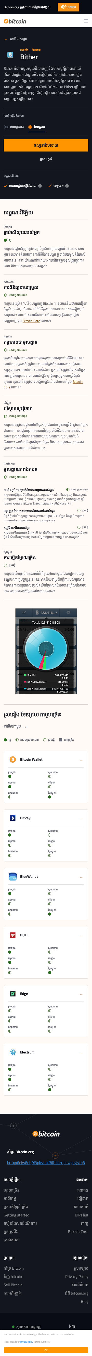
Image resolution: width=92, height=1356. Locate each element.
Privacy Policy (76, 1276)
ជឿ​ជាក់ (82, 1198)
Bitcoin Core (31, 320)
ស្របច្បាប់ (81, 1268)
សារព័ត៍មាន (79, 1285)
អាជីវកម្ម (10, 1198)
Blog (84, 1301)
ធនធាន (82, 1190)
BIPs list (81, 1215)
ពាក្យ (84, 1223)
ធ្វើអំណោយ (68, 7)
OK (46, 1350)
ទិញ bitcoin (13, 1276)
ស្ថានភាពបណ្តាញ (28, 1327)
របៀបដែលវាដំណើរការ (20, 1223)
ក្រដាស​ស (11, 1240)
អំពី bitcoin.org (76, 1293)
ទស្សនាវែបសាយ (46, 146)
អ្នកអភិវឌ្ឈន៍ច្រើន (16, 1207)
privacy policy (26, 1342)
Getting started (16, 1215)
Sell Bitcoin (13, 1285)
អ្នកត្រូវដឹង (11, 1232)
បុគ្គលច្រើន (12, 1190)
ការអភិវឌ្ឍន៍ (12, 1293)
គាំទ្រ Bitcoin (14, 1268)
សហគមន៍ (81, 1207)
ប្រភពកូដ (47, 159)
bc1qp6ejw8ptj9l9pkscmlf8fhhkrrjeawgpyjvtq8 (46, 1162)
